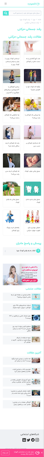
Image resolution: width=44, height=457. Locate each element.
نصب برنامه (5, 453)
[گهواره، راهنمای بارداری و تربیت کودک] (33, 8)
